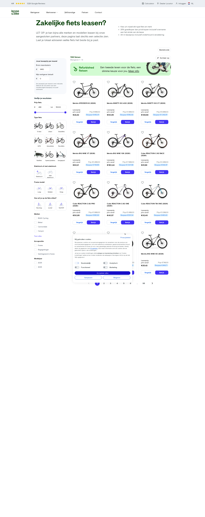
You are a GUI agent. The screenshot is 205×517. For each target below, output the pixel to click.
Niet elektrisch (50, 176)
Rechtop (39, 208)
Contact (98, 12)
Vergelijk (79, 122)
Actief (50, 208)
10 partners (94, 248)
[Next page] (152, 283)
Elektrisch (39, 176)
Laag (39, 192)
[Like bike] (74, 82)
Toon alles (38, 236)
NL (192, 3)
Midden (50, 192)
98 (144, 283)
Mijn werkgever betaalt (44, 74)
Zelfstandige (69, 12)
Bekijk (93, 122)
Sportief (61, 208)
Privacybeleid (125, 237)
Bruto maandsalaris (43, 65)
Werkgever (35, 12)
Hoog (61, 192)
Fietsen (85, 12)
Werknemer (51, 12)
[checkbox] (77, 263)
